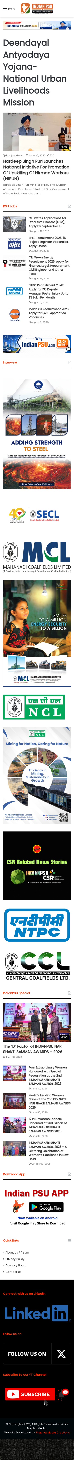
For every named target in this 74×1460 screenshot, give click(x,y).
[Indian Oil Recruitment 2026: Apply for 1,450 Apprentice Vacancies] (14, 315)
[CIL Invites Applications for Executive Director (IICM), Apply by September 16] (14, 224)
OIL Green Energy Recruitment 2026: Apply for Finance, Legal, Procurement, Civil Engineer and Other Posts (49, 265)
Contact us (13, 1272)
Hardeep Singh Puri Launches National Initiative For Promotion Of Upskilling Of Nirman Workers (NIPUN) (36, 170)
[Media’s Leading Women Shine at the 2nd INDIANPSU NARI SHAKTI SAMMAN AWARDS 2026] (14, 1101)
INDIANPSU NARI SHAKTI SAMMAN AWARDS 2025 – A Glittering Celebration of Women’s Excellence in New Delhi (48, 1151)
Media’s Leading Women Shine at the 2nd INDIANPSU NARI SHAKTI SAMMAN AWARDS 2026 (50, 1101)
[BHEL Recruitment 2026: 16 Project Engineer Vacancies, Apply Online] (14, 244)
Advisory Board (16, 1265)
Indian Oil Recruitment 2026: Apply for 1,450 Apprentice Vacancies (49, 313)
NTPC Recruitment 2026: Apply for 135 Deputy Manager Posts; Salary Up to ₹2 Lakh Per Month (48, 291)
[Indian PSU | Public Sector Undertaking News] (37, 8)
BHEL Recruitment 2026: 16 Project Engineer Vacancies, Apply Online (48, 242)
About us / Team (17, 1253)
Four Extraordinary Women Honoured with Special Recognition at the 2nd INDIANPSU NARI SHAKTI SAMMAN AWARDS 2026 (48, 1075)
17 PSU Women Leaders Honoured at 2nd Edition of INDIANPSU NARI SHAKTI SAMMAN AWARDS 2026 (48, 1125)
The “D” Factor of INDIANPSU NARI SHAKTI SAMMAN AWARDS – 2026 (32, 1049)
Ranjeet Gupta (15, 155)
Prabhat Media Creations (53, 1432)
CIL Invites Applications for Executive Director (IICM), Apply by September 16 (47, 222)
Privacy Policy (15, 1259)
